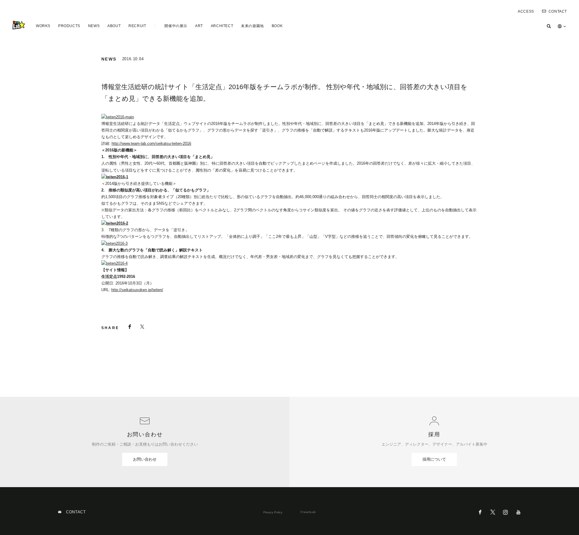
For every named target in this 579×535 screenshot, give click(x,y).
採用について (434, 459)
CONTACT (558, 11)
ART (199, 26)
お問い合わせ (145, 459)
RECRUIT (137, 26)
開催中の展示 (175, 26)
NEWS (94, 26)
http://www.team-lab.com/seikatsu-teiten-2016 (151, 143)
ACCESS (526, 11)
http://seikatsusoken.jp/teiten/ (137, 290)
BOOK (277, 26)
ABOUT (114, 26)
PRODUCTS (69, 26)
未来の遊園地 (252, 26)
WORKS (43, 26)
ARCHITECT (222, 26)
